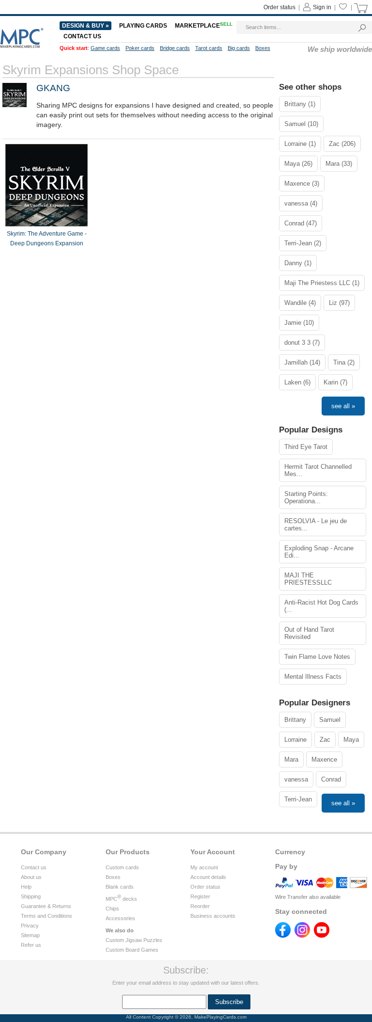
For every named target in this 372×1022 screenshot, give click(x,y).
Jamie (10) (299, 322)
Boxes (262, 48)
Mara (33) (339, 163)
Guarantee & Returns (46, 906)
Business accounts (212, 916)
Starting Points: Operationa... (306, 497)
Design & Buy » (85, 25)
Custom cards (122, 867)
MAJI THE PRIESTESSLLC (308, 579)
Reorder (200, 906)
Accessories (120, 918)
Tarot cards (208, 48)
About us (31, 877)
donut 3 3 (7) (302, 342)
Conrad (331, 779)
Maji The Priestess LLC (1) (321, 283)
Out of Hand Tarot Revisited (309, 633)
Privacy (30, 925)
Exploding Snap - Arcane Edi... (319, 551)
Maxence (324, 759)
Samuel (330, 719)
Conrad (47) (300, 223)
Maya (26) (298, 163)
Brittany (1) (299, 104)
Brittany (295, 719)
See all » (343, 406)
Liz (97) (339, 302)
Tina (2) (344, 362)
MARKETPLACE (203, 25)
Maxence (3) (301, 183)
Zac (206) (342, 143)
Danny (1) (297, 263)
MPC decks (121, 899)
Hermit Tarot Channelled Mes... (318, 470)
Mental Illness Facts (312, 676)
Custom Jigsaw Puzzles (134, 940)
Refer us (31, 945)
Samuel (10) (301, 124)
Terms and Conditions (46, 916)
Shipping (31, 896)
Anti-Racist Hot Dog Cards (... (321, 606)
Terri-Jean (298, 799)
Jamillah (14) (302, 362)
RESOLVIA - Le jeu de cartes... (315, 524)
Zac (325, 739)
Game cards (105, 48)
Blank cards (120, 887)
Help (26, 887)
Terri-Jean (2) (302, 243)
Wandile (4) (300, 302)
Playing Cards (143, 25)
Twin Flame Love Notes (317, 656)
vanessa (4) (300, 203)
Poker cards (140, 48)
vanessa (296, 779)
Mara (291, 759)
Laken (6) (297, 382)
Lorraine (295, 739)
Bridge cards (175, 48)
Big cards (239, 48)
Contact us (82, 36)
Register (200, 896)
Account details (208, 877)
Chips (112, 908)
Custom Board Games (132, 950)
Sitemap (30, 935)
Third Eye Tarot (305, 446)
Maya (351, 739)
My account (204, 867)
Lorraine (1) (300, 143)
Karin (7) (335, 382)
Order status (279, 7)
